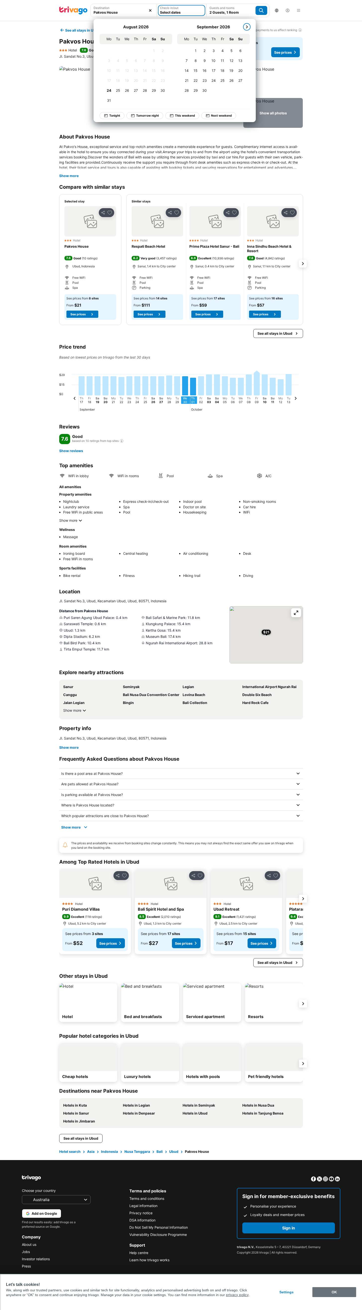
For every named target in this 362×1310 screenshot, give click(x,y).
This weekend (185, 115)
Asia (91, 1151)
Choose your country (39, 1190)
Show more (69, 176)
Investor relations (36, 1259)
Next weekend (221, 115)
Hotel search (70, 1151)
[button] (124, 10)
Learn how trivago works (149, 1260)
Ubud (173, 1151)
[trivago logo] (73, 10)
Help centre (138, 1253)
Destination (101, 8)
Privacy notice (141, 1213)
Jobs (26, 1252)
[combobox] (124, 10)
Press (26, 1266)
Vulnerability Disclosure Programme (158, 1234)
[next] (247, 27)
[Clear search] (150, 10)
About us (29, 1244)
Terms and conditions (146, 1198)
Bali (159, 1151)
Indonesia (109, 1151)
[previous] (75, 399)
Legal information (143, 1206)
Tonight (114, 115)
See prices (283, 52)
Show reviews (71, 451)
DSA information (142, 1220)
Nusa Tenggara (137, 1151)
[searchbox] (124, 12)
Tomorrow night (147, 115)
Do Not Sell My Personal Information (158, 1227)
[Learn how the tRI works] (122, 441)
